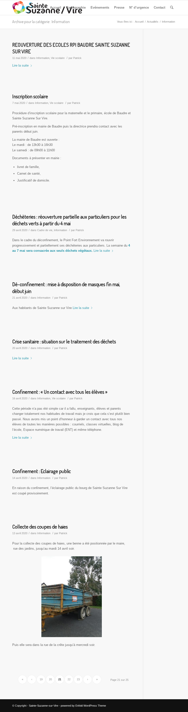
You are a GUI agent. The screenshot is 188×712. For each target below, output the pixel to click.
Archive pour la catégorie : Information (41, 21)
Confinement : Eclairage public (41, 471)
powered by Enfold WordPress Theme (83, 705)
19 (41, 679)
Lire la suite (20, 65)
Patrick (77, 57)
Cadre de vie (44, 230)
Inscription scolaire (30, 96)
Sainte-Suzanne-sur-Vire (43, 705)
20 (50, 679)
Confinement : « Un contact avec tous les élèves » (59, 391)
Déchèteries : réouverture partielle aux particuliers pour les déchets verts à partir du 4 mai (69, 219)
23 (78, 679)
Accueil (139, 21)
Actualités (152, 21)
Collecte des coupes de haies (40, 526)
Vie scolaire (58, 57)
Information (42, 57)
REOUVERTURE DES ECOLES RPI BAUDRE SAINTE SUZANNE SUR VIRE (71, 48)
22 (69, 679)
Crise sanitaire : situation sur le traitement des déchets (64, 341)
